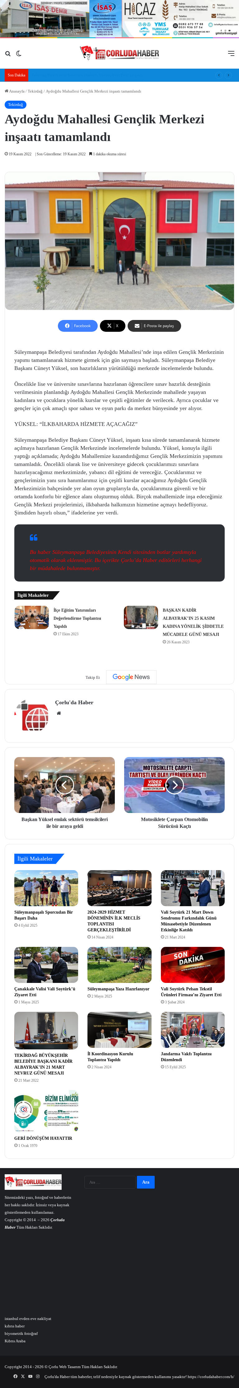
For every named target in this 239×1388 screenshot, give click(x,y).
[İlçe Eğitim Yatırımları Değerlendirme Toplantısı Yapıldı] (32, 617)
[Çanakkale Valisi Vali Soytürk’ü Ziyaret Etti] (46, 965)
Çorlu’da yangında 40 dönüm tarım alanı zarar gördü (75, 75)
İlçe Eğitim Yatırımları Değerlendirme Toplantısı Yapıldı (77, 618)
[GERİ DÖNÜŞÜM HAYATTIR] (46, 1111)
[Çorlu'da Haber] (119, 53)
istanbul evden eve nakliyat (28, 1318)
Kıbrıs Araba (15, 1341)
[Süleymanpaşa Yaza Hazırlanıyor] (119, 965)
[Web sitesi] (59, 713)
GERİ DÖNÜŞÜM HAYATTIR (43, 1138)
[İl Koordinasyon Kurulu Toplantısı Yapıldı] (119, 1030)
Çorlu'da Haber (74, 702)
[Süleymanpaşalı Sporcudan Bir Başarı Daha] (46, 888)
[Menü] (231, 56)
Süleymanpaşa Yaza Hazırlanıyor (118, 989)
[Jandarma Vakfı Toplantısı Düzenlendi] (193, 1030)
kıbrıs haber (15, 1326)
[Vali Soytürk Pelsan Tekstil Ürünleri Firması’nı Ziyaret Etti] (193, 965)
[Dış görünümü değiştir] (19, 56)
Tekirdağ (35, 91)
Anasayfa (16, 91)
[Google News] (131, 677)
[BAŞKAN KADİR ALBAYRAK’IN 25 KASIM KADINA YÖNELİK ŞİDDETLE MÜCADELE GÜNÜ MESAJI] (141, 617)
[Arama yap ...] (8, 56)
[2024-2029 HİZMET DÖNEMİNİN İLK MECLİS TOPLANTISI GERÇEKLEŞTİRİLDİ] (119, 888)
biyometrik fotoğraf (21, 1333)
